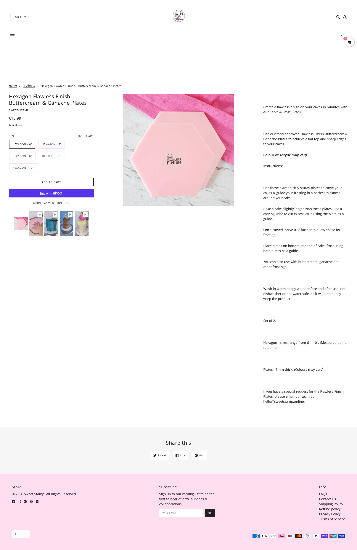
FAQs (323, 494)
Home (13, 85)
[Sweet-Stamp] (178, 16)
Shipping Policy (331, 504)
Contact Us (327, 499)
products (29, 85)
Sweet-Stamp (19, 110)
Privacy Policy (329, 514)
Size (12, 136)
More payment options (51, 203)
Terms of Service (332, 519)
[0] (349, 42)
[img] (338, 17)
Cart (344, 34)
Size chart (86, 136)
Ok (210, 513)
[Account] (344, 17)
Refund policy (329, 509)
